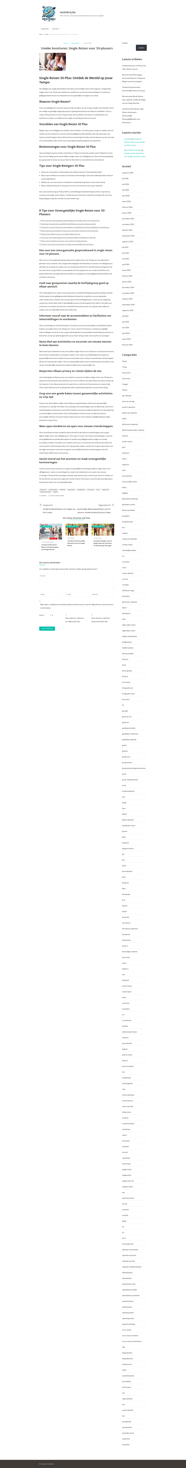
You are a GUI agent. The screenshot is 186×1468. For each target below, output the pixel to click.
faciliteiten (62, 489)
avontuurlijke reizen (129, 482)
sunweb (125, 1215)
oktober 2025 (127, 230)
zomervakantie (127, 1410)
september (126, 1158)
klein (124, 888)
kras (123, 900)
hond (124, 785)
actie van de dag (128, 401)
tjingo (124, 1221)
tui (123, 1227)
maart (124, 963)
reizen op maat (127, 1106)
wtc (123, 1393)
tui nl (124, 1238)
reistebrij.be (68, 12)
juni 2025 (125, 253)
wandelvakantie (128, 1376)
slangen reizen (127, 1187)
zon (123, 1416)
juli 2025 (125, 247)
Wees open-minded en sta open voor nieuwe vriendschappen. (64, 241)
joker (124, 837)
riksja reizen (126, 1112)
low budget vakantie (129, 951)
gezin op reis (126, 716)
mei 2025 (125, 259)
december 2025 (128, 218)
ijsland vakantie (128, 820)
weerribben (126, 1381)
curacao (125, 579)
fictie (124, 665)
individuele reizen (128, 825)
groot (124, 774)
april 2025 (126, 264)
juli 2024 (125, 316)
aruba (124, 459)
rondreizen (126, 1129)
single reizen (75, 43)
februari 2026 (127, 207)
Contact (56, 29)
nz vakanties (126, 1020)
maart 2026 (126, 201)
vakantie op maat (128, 1261)
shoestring (126, 1164)
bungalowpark (127, 522)
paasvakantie (127, 1043)
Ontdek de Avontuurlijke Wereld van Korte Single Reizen (76, 543)
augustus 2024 (127, 310)
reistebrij (43, 495)
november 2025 (128, 224)
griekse (125, 751)
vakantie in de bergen (130, 1249)
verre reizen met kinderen (132, 1341)
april (123, 447)
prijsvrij (125, 1060)
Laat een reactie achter (57, 495)
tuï (123, 1232)
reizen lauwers (127, 1101)
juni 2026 (125, 184)
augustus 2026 (127, 173)
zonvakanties (127, 1427)
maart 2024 (126, 339)
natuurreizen (127, 986)
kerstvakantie (127, 871)
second (125, 1152)
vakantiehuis (127, 1278)
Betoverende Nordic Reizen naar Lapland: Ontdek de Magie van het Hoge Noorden (134, 99)
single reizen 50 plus (45, 492)
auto (124, 470)
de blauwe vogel (128, 590)
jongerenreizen (128, 848)
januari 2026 (126, 213)
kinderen (125, 883)
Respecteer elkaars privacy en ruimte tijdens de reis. (60, 234)
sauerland (126, 1141)
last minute (126, 923)
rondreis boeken (128, 1123)
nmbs (124, 997)
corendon (125, 562)
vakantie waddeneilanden (131, 1267)
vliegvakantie (127, 1353)
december (126, 596)
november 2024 (128, 293)
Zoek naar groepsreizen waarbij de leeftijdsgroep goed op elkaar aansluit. (68, 224)
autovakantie (127, 476)
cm (123, 556)
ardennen (125, 453)
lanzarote (125, 917)
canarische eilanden (129, 539)
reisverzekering (128, 1095)
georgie (125, 711)
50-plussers (43, 489)
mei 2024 (125, 327)
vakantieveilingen (128, 1324)
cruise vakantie (127, 573)
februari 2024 (127, 345)
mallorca (125, 969)
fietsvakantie (127, 671)
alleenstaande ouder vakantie (133, 430)
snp (123, 1192)
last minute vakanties (130, 929)
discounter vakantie (129, 602)
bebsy (124, 487)
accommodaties (53, 489)
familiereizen (127, 642)
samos (124, 1135)
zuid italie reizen (128, 1433)
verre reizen (126, 1330)
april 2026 (126, 196)
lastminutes (126, 940)
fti (123, 705)
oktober (125, 1026)
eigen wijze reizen (129, 625)
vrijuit (124, 1370)
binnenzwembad (128, 510)
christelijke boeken (129, 550)
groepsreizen (71, 489)
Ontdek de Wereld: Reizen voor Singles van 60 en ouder (134, 142)
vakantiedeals (127, 1272)
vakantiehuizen (128, 1301)
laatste (124, 906)
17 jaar (124, 367)
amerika (125, 436)
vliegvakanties (127, 1358)
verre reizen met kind (130, 1335)
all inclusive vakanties (130, 424)
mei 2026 (125, 190)
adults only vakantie (129, 413)
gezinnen (125, 722)
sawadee (125, 1146)
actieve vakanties (128, 407)
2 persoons (126, 378)
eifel (123, 619)
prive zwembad (127, 1066)
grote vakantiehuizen (130, 780)
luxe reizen (126, 957)
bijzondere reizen (128, 504)
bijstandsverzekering (130, 499)
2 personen (126, 373)
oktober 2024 (127, 299)
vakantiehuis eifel (128, 1284)
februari (125, 659)
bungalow (126, 516)
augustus (125, 464)
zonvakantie (126, 1421)
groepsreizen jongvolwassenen (134, 768)
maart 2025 (126, 270)
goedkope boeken (129, 728)
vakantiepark (127, 1307)
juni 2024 (125, 322)
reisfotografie (127, 1083)
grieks (124, 745)
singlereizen (126, 1175)
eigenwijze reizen (128, 630)
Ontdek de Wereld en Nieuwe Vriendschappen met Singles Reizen (50, 547)
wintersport (126, 1387)
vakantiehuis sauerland (130, 1295)
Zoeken (125, 43)
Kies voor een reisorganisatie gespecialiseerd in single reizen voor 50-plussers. (70, 220)
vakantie (55, 492)
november (126, 1009)
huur (124, 808)
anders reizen (127, 441)
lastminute (126, 934)
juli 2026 (125, 178)
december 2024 (128, 287)
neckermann (126, 992)
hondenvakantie (128, 791)
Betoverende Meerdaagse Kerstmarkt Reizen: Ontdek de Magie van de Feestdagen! (133, 78)
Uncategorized (127, 1244)
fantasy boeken (128, 653)
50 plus (66, 43)
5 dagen (125, 384)
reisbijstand (126, 1078)
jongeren (125, 843)
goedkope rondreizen (130, 734)
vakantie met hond (129, 1255)
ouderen (125, 1037)
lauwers (125, 946)
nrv (123, 1015)
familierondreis (127, 648)
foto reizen (126, 682)
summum (125, 1209)
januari (124, 831)
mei (123, 974)
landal (124, 911)
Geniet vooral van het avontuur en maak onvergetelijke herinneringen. (67, 244)
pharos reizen (127, 1055)
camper (125, 533)
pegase (125, 1049)
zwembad (125, 1444)
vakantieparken (128, 1313)
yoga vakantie (127, 1399)
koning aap (126, 894)
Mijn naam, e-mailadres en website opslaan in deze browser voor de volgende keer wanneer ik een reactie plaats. (76, 606)
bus (123, 527)
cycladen (125, 585)
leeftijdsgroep (81, 489)
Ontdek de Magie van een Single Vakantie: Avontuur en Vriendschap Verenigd (102, 543)
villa (123, 1347)
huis (123, 797)
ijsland (124, 814)
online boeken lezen (129, 1032)
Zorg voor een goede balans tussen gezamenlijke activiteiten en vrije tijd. (68, 237)
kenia (124, 865)
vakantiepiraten (128, 1318)
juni (123, 860)
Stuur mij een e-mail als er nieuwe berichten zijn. (100, 619)
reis (123, 1072)
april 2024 (126, 333)
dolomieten (126, 613)
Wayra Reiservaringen (132, 150)
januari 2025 (126, 282)
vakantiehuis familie (129, 1290)
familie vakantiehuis (129, 636)
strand (124, 1204)
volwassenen (127, 1364)
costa (124, 567)
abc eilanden (127, 396)
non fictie (125, 1003)
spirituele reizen (128, 1198)
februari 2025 (127, 276)
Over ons (45, 29)
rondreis (125, 1118)
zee (123, 1404)
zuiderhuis (126, 1439)
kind (123, 877)
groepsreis (126, 757)
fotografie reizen (128, 694)
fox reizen (126, 699)
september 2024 (128, 304)
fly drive (125, 676)
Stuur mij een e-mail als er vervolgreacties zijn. (74, 619)
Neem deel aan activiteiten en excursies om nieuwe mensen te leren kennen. (69, 231)
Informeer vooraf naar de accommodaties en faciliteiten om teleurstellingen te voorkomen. (75, 227)
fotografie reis (127, 688)
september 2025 (128, 236)
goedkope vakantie (129, 739)
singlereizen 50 (127, 1181)
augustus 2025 (127, 241)
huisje (124, 802)
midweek (125, 980)
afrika (124, 418)
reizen (97, 489)
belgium (125, 493)
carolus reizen (127, 544)
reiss (124, 1089)
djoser (124, 608)
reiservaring (90, 489)
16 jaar (124, 361)
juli (123, 854)
